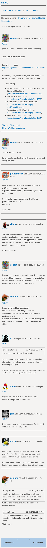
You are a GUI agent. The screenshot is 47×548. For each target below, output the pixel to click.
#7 (39, 339)
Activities (18, 10)
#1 (43, 38)
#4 (42, 224)
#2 (43, 142)
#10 (42, 441)
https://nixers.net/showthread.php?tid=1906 (24, 94)
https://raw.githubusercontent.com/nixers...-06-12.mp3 (23, 68)
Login (27, 10)
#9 (41, 414)
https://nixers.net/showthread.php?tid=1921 (24, 113)
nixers (4, 2)
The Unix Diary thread (11, 125)
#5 (43, 265)
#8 (42, 387)
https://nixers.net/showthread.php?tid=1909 (24, 99)
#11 (11, 481)
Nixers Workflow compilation (13, 128)
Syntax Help (9, 542)
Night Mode (38, 542)
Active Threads (7, 10)
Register (34, 10)
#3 (14, 177)
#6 (10, 299)
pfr (11, 338)
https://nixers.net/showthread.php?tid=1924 (24, 118)
